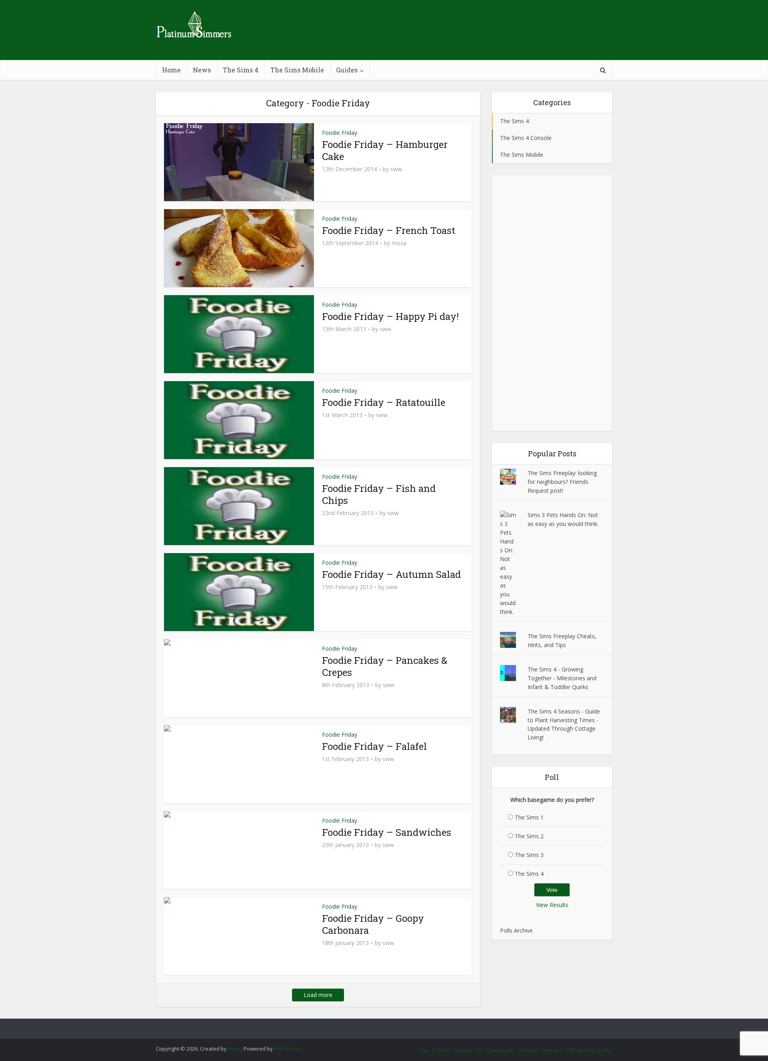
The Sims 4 (240, 70)
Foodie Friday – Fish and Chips (379, 494)
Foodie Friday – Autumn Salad (391, 574)
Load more (318, 995)
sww (396, 169)
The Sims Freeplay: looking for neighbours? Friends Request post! (562, 481)
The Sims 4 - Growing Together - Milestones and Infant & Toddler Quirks (562, 678)
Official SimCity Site (589, 1050)
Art (479, 1050)
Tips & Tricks (435, 1050)
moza (399, 243)
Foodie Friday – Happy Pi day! (390, 316)
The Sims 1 (529, 817)
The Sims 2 (529, 836)
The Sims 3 (529, 855)
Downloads (500, 1050)
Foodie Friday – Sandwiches (386, 832)
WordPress (287, 1048)
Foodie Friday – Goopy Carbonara (373, 924)
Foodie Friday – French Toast (388, 230)
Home (171, 70)
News (202, 70)
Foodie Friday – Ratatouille (383, 402)
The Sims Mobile (297, 70)
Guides (347, 70)
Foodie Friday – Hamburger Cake (385, 150)
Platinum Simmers (540, 1050)
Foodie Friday (339, 132)
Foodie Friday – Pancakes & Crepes (384, 666)
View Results (552, 905)
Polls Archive (516, 930)
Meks (234, 1048)
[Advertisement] (552, 303)
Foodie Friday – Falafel (374, 746)
